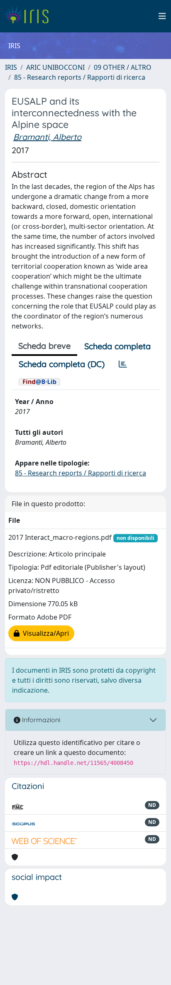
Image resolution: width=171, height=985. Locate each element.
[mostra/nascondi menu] (162, 16)
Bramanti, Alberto (47, 137)
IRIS (11, 67)
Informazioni (40, 719)
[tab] (123, 364)
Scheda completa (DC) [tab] (62, 364)
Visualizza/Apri (44, 633)
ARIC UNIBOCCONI (55, 67)
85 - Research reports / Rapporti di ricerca (79, 77)
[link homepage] (30, 16)
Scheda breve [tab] (44, 346)
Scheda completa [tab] (117, 346)
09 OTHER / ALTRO (122, 67)
